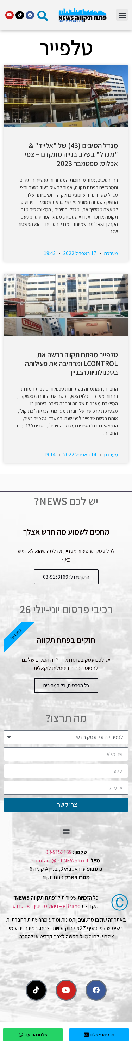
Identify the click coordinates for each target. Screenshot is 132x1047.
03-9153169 (58, 852)
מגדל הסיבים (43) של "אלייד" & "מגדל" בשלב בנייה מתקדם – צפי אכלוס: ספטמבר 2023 (71, 154)
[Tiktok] (19, 15)
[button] (122, 15)
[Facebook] (30, 15)
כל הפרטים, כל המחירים (66, 685)
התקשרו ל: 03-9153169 (66, 576)
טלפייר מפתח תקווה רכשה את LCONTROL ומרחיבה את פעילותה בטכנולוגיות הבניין (71, 363)
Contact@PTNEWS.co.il (60, 860)
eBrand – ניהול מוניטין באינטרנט (47, 906)
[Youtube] (9, 15)
